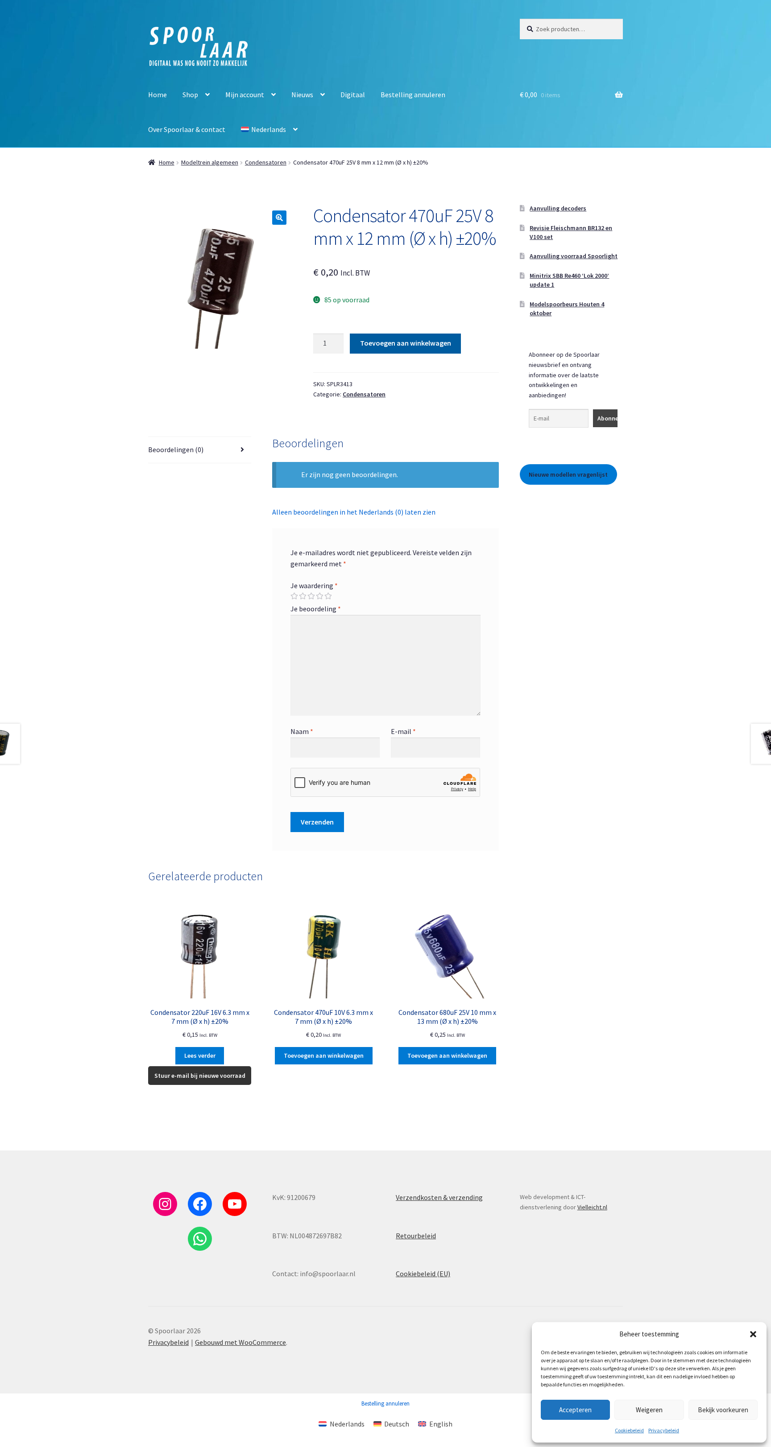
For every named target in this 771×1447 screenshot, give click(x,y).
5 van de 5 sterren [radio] (328, 596)
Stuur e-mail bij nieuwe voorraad (199, 1076)
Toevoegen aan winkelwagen (405, 342)
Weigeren (649, 1410)
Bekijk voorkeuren (723, 1410)
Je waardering (314, 585)
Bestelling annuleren (413, 94)
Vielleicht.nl (592, 1207)
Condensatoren (265, 162)
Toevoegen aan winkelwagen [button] (324, 1055)
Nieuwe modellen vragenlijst (568, 474)
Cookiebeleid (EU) (423, 1273)
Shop (190, 94)
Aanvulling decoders (558, 208)
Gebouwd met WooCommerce (240, 1342)
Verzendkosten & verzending (439, 1197)
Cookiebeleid (629, 1430)
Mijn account (244, 94)
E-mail (403, 731)
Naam (301, 731)
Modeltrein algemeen (209, 162)
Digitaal (352, 94)
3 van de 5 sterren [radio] (311, 596)
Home (157, 94)
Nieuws (302, 94)
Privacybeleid (663, 1430)
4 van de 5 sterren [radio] (319, 596)
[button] (753, 1334)
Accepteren (575, 1410)
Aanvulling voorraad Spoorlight (574, 256)
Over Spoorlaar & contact (186, 129)
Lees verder (200, 1055)
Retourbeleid (416, 1235)
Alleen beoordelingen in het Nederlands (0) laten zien (353, 511)
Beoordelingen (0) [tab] (175, 449)
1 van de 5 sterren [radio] (294, 596)
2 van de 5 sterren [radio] (302, 596)
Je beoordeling (315, 608)
